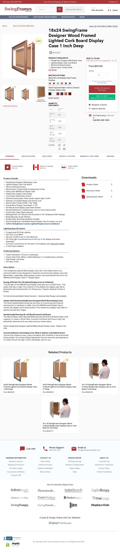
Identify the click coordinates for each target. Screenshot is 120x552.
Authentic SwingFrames (75, 465)
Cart (108, 8)
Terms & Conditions (104, 472)
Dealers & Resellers (45, 468)
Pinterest (106, 541)
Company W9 (16, 475)
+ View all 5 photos (9, 106)
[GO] (60, 9)
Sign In (93, 8)
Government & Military (16, 472)
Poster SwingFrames (18, 17)
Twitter (100, 541)
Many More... (54, 98)
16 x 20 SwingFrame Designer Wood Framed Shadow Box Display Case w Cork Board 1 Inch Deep (99, 387)
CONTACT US (45, 458)
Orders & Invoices (45, 465)
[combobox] (49, 9)
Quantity (91, 71)
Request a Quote (16, 461)
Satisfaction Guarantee (104, 465)
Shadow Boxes (68, 17)
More (82, 17)
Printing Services (74, 461)
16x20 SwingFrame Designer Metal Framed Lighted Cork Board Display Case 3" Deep (59, 387)
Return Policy (45, 472)
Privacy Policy (104, 468)
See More (53, 70)
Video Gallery (74, 468)
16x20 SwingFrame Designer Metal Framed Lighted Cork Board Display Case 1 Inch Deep (20, 387)
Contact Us (113, 2)
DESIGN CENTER (74, 458)
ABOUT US (104, 458)
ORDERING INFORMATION (16, 458)
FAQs (75, 472)
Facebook (95, 541)
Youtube (116, 541)
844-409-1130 (15, 2)
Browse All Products (74, 9)
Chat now (110, 115)
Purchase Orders (15, 468)
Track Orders (45, 461)
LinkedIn (111, 541)
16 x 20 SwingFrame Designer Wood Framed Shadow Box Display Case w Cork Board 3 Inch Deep (60, 426)
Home (4, 26)
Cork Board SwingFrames (45, 17)
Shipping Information (16, 465)
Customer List (104, 461)
